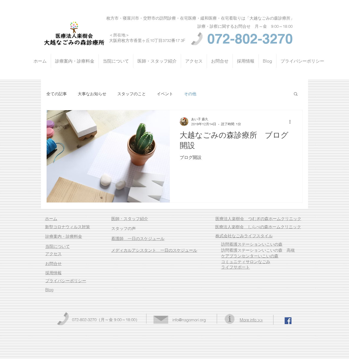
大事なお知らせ (92, 93)
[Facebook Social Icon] (288, 320)
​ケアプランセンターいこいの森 (249, 256)
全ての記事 (56, 93)
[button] (295, 94)
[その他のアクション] (291, 121)
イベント (165, 93)
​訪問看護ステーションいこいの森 (251, 244)
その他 (190, 93)
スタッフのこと (131, 93)
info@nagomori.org (189, 319)
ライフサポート (235, 267)
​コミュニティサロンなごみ (245, 261)
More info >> (251, 319)
